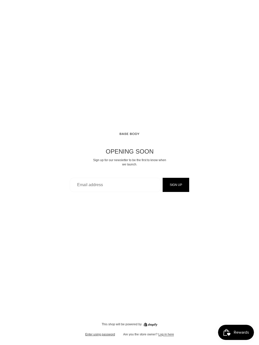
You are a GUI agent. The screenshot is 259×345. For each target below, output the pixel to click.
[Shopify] (150, 325)
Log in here (166, 334)
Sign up (176, 185)
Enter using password (100, 334)
